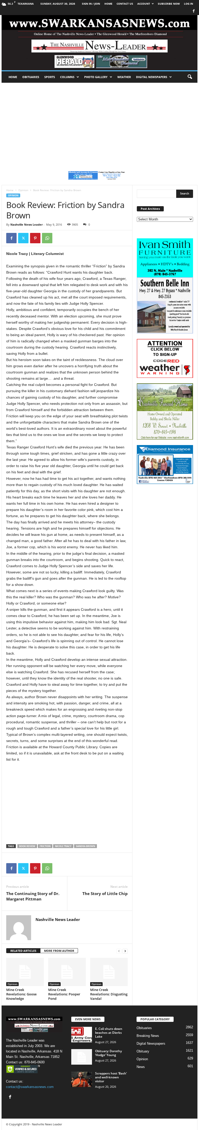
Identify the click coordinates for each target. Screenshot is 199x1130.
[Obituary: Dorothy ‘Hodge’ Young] (81, 1057)
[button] (189, 77)
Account (143, 3)
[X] (23, 238)
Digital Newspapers (151, 77)
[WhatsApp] (47, 238)
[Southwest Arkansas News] (99, 42)
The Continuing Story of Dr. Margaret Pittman (32, 896)
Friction (45, 846)
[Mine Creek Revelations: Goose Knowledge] (25, 972)
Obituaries (30, 77)
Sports (49, 77)
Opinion (23, 190)
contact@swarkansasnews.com (30, 1087)
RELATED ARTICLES (23, 951)
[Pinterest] (35, 238)
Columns (67, 77)
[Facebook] (193, 11)
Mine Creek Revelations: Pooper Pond (64, 994)
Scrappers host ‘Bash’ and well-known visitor (111, 1077)
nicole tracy (63, 846)
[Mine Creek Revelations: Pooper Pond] (67, 972)
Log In (188, 3)
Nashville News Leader (26, 224)
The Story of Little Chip (105, 893)
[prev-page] (119, 951)
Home (13, 77)
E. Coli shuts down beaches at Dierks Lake (108, 1033)
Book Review (27, 846)
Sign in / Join (91, 3)
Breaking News (148, 1036)
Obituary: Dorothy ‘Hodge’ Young (108, 1053)
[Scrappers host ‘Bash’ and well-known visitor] (81, 1079)
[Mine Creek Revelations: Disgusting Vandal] (109, 972)
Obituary (143, 1051)
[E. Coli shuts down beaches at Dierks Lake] (81, 1034)
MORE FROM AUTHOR (59, 951)
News (141, 1067)
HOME (108, 3)
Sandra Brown (85, 846)
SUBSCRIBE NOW (169, 3)
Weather (124, 77)
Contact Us (125, 3)
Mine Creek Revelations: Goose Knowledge (21, 994)
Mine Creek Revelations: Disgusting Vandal (108, 994)
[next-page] (125, 951)
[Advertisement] (99, 121)
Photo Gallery (96, 77)
